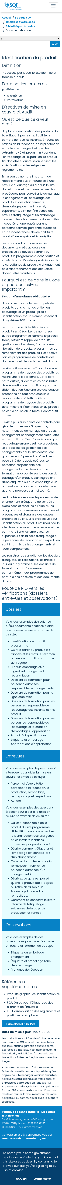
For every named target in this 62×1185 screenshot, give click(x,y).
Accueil (6, 17)
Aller (55, 44)
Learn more (42, 1179)
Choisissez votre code (20, 22)
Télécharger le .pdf (20, 1024)
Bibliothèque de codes (20, 26)
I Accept (21, 1179)
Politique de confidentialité (20, 1112)
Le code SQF (23, 17)
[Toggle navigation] (53, 5)
